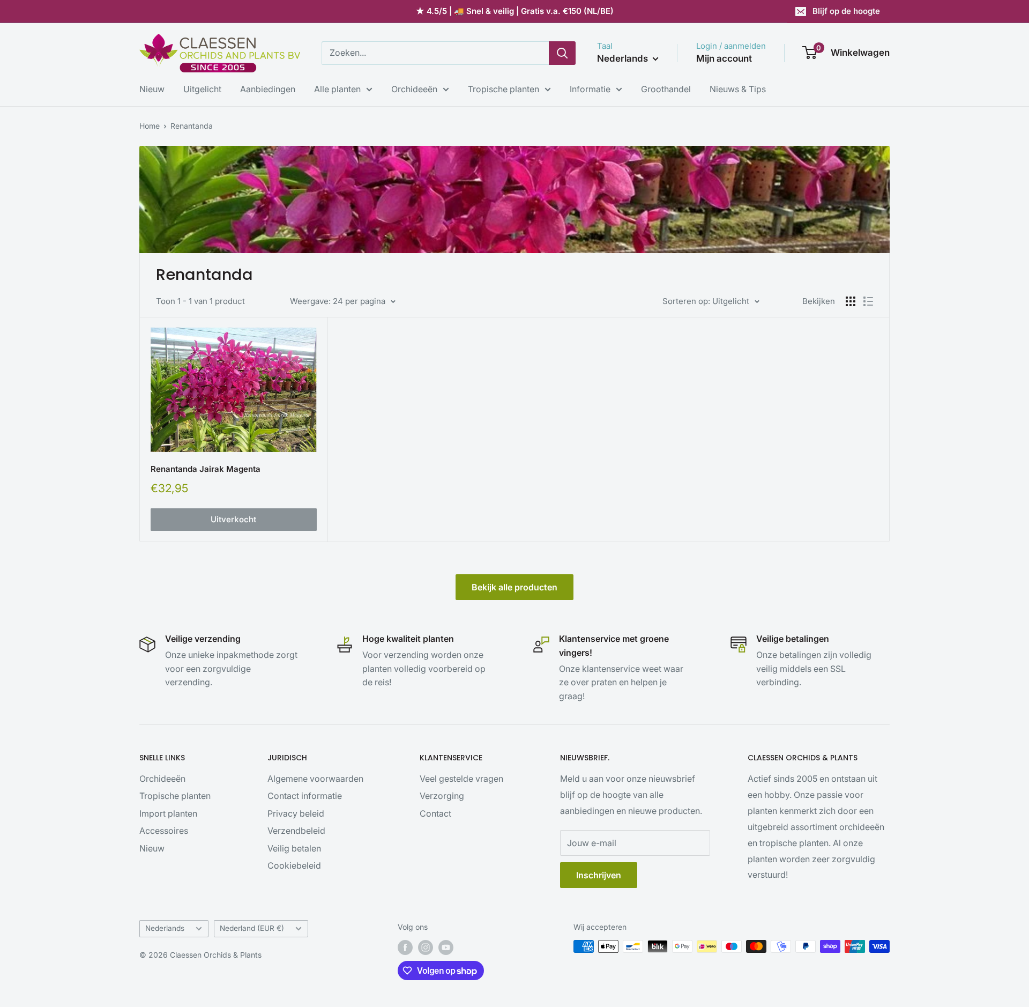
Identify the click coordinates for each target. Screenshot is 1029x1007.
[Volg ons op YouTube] (445, 947)
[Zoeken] (562, 53)
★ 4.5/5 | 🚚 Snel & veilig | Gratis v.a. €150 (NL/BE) (515, 11)
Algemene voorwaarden (315, 778)
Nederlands (164, 928)
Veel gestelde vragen (461, 778)
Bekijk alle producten (514, 587)
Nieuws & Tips (738, 89)
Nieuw (152, 89)
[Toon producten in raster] (850, 301)
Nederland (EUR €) (252, 928)
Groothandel (666, 89)
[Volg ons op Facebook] (405, 947)
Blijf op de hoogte (846, 11)
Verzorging (442, 795)
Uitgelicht (202, 89)
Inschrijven (598, 875)
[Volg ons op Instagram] (425, 947)
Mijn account (724, 58)
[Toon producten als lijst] (868, 301)
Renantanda (191, 125)
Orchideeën (414, 89)
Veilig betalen (294, 848)
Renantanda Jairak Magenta (205, 469)
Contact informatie (304, 795)
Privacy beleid (295, 813)
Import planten (168, 813)
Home (149, 125)
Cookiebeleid (294, 865)
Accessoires (163, 830)
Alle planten (337, 89)
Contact (435, 813)
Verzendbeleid (296, 830)
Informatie (590, 89)
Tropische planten (503, 89)
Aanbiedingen (267, 89)
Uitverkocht (233, 519)
